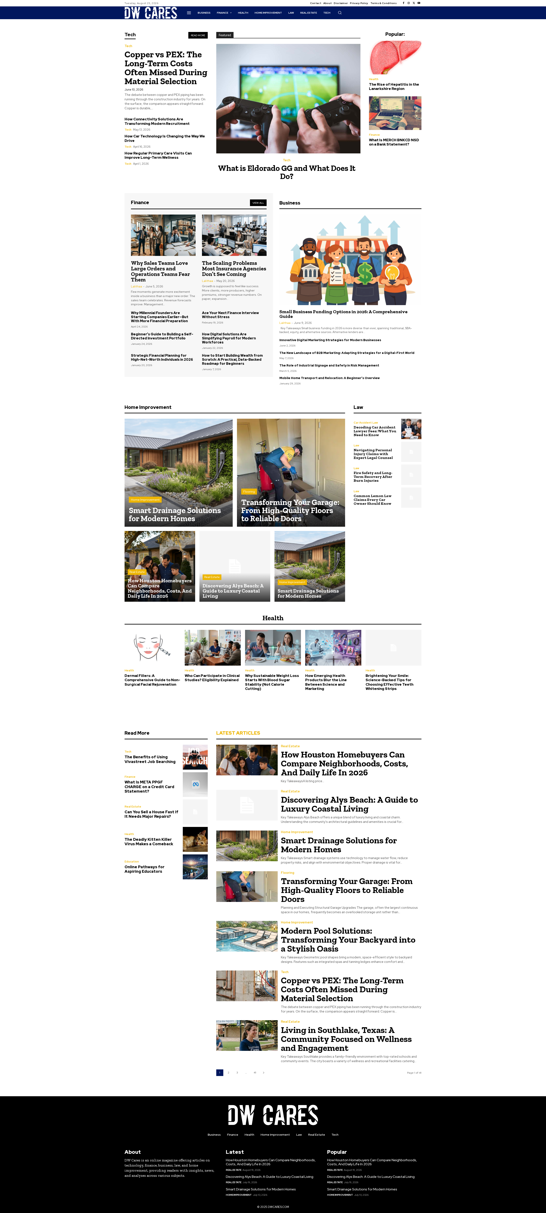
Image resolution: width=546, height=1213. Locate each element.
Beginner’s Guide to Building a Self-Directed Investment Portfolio (162, 336)
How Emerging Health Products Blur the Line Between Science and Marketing (326, 682)
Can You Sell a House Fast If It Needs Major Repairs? (151, 814)
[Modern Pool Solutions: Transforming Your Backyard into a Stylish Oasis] (247, 936)
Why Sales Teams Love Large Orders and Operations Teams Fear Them (160, 271)
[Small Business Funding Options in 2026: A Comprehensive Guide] (350, 259)
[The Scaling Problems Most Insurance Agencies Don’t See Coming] (234, 235)
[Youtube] (418, 3)
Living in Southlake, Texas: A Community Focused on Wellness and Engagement (346, 1038)
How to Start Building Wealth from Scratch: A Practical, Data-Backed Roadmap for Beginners (232, 359)
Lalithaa (136, 286)
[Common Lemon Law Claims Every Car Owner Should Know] (411, 498)
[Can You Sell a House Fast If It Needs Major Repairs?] (195, 811)
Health (373, 79)
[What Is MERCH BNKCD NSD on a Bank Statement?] (395, 113)
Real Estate (137, 572)
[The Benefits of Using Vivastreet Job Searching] (195, 757)
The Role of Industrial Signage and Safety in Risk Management (329, 365)
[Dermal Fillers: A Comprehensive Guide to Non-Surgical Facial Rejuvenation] (152, 648)
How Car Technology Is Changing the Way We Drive (165, 138)
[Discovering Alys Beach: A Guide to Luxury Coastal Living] (234, 566)
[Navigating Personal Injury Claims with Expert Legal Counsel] (411, 452)
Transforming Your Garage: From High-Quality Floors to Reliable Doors (347, 889)
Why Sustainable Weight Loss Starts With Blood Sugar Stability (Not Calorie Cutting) (272, 682)
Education (132, 861)
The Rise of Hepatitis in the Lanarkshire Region (394, 86)
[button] (340, 12)
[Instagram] (408, 3)
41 (255, 1072)
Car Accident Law (366, 422)
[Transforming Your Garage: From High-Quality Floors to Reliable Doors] (291, 473)
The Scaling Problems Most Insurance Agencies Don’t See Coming (234, 268)
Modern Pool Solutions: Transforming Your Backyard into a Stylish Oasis (348, 939)
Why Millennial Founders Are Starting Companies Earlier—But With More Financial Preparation (159, 317)
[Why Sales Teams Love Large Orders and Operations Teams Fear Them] (163, 235)
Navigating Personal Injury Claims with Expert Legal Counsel (373, 454)
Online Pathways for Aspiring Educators (144, 869)
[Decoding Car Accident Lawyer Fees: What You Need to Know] (411, 429)
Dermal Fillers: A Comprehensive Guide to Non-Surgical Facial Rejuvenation (152, 680)
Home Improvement (145, 500)
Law (356, 445)
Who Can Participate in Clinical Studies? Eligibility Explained (212, 677)
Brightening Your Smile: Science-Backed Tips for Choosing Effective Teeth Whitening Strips (389, 682)
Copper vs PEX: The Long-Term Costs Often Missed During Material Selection (166, 68)
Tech (128, 46)
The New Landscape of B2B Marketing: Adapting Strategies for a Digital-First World (346, 353)
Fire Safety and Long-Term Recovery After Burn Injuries (373, 476)
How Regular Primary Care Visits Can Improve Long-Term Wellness (158, 155)
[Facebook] (403, 3)
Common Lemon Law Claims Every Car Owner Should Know (373, 499)
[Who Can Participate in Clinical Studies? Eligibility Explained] (213, 648)
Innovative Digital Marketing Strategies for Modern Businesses (330, 340)
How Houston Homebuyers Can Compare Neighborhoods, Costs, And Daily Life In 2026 (344, 763)
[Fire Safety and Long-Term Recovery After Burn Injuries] (411, 474)
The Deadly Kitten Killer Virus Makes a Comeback (149, 842)
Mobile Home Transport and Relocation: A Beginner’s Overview (329, 378)
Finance (374, 134)
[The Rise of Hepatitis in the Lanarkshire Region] (395, 57)
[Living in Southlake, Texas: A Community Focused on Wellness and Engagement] (247, 1035)
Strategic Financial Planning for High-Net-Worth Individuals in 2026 (162, 357)
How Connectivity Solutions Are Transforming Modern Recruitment (157, 121)
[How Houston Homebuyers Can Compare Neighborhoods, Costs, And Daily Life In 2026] (160, 566)
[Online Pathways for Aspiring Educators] (195, 866)
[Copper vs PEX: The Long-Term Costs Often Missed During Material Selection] (247, 986)
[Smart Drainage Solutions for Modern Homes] (179, 473)
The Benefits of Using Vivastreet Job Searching (150, 759)
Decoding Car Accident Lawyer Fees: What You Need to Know (375, 431)
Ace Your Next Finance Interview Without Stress (230, 315)
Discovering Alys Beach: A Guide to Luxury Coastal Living (349, 804)
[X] (413, 3)
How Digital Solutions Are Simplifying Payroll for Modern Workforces (229, 338)
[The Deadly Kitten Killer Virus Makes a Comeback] (195, 839)
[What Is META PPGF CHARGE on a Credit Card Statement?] (195, 784)
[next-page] (263, 1072)
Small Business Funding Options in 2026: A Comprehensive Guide (343, 314)
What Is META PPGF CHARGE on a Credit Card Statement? (149, 787)
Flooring (249, 491)
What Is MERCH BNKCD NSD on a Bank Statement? (394, 142)
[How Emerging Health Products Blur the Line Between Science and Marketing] (333, 648)
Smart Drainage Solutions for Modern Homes (339, 845)
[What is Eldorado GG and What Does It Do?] (288, 98)
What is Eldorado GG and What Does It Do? (286, 172)
